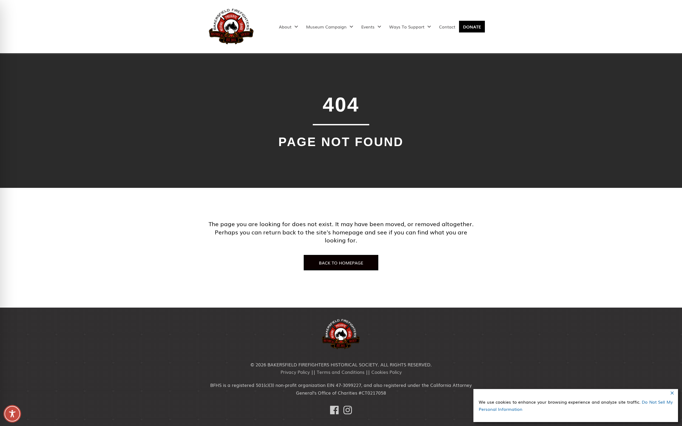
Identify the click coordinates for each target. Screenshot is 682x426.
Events (368, 26)
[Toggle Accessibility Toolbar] (12, 414)
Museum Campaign (326, 26)
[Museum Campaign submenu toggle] (351, 26)
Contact (447, 26)
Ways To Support (406, 26)
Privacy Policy (295, 372)
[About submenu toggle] (296, 26)
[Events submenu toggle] (379, 26)
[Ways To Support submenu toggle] (429, 26)
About (285, 26)
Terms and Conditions (340, 372)
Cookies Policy (386, 372)
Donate (472, 26)
